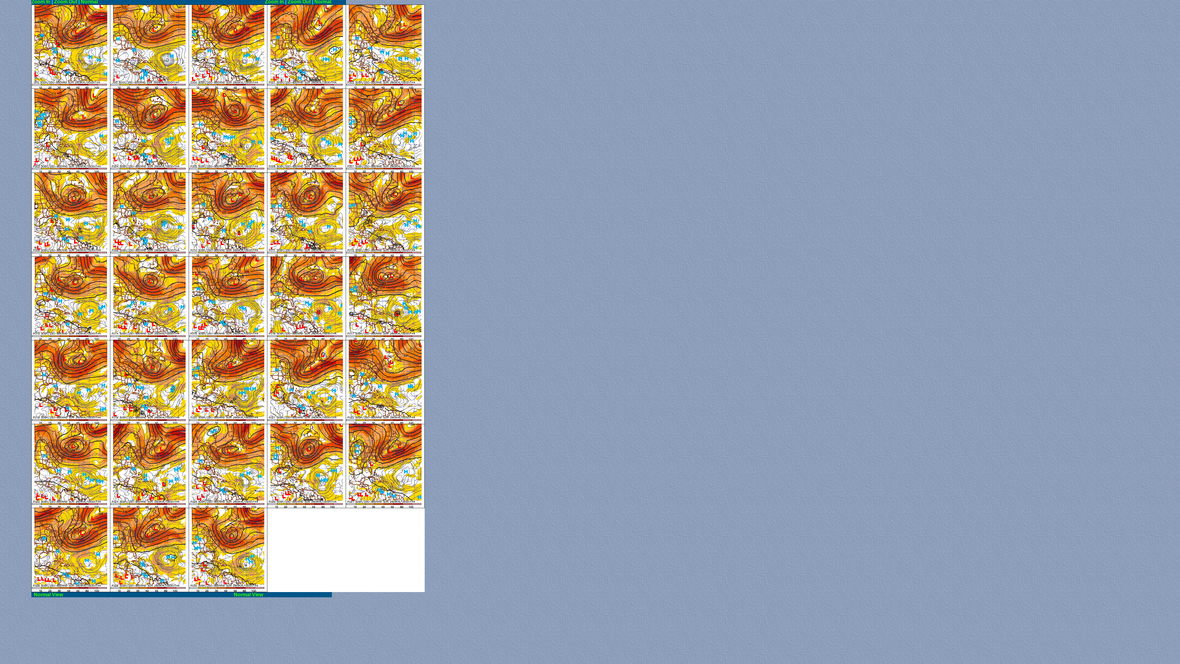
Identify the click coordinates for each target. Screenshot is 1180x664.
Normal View (131, 594)
